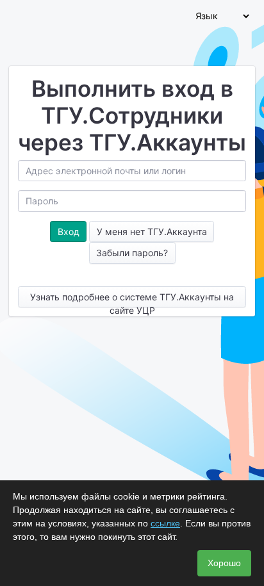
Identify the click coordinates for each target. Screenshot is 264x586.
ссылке (165, 523)
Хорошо (224, 563)
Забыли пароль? (132, 252)
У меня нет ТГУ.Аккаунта (152, 231)
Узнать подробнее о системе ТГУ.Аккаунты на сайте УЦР (132, 299)
